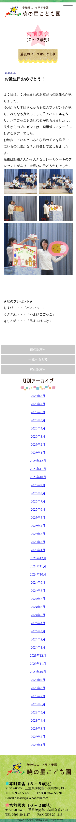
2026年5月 (38, 420)
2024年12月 (38, 558)
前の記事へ (38, 349)
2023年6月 (38, 704)
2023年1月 (38, 745)
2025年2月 (38, 542)
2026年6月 (38, 412)
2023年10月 (38, 672)
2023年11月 (38, 663)
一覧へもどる (38, 359)
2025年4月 (38, 525)
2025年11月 (38, 469)
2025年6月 (38, 509)
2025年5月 (38, 517)
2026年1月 (38, 452)
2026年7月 (38, 404)
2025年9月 (38, 485)
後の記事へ (38, 369)
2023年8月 (38, 688)
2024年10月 (38, 574)
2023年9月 (38, 680)
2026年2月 (38, 444)
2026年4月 (38, 428)
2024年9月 (38, 582)
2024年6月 (38, 607)
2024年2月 (38, 639)
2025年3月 (38, 534)
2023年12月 (38, 655)
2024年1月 (38, 647)
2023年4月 (38, 720)
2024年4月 (38, 623)
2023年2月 (38, 736)
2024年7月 (38, 598)
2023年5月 (38, 712)
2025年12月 (38, 461)
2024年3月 (38, 631)
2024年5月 (38, 615)
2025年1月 (38, 550)
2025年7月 (38, 501)
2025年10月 (38, 477)
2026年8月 (38, 396)
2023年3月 (38, 728)
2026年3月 (38, 436)
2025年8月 (38, 493)
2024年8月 (38, 590)
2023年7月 (38, 696)
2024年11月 (38, 566)
